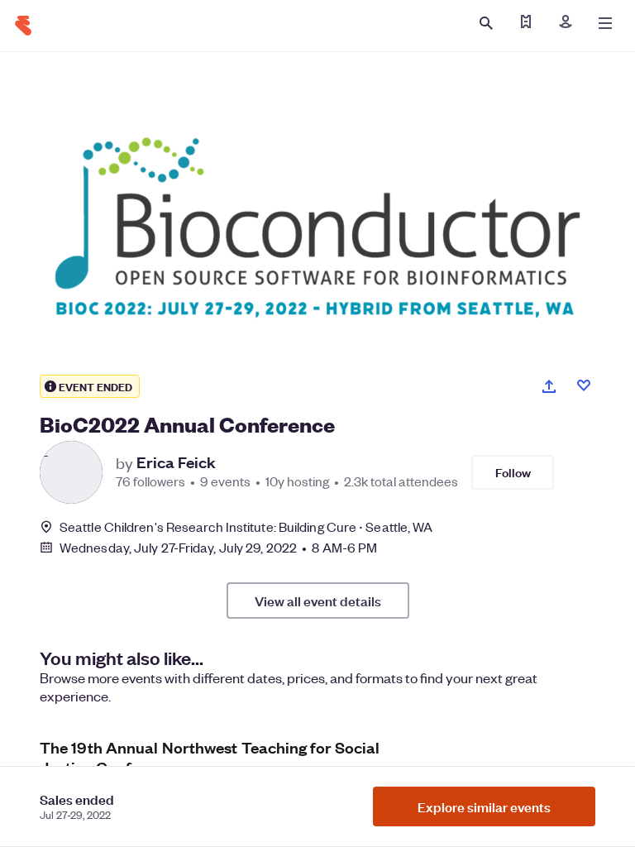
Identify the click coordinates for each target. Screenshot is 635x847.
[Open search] (486, 23)
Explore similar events (484, 806)
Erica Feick (176, 462)
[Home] (23, 26)
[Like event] (583, 385)
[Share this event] (549, 386)
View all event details (318, 600)
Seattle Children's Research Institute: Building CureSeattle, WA (246, 526)
